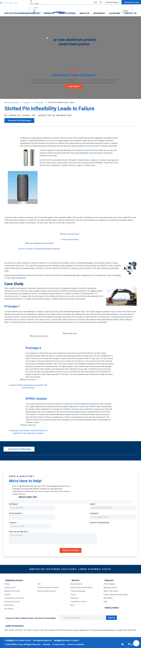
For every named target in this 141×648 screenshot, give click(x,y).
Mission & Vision (76, 584)
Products (49, 13)
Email (93, 504)
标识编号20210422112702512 (66, 641)
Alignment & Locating (11, 591)
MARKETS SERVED (67, 13)
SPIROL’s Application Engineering (86, 404)
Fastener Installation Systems (48, 587)
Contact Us (130, 13)
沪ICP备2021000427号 (42, 641)
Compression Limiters (12, 601)
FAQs (105, 601)
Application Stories (110, 587)
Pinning (7, 584)
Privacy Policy (59, 644)
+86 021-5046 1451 (27, 497)
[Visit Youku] (131, 644)
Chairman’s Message (77, 591)
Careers (73, 594)
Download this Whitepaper (19, 120)
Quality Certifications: (15, 626)
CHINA (36, 4)
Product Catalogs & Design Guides (116, 594)
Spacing (7, 594)
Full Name (14, 504)
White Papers (39, 102)
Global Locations (112, 608)
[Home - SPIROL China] (14, 5)
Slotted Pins (93, 150)
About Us (84, 13)
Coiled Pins (80, 150)
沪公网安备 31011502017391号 (18, 641)
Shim (39, 584)
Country (13, 523)
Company (94, 513)
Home (6, 102)
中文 (95, 2)
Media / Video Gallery (111, 591)
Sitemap (46, 644)
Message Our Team (131, 2)
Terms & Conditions (75, 644)
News (72, 605)
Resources (99, 13)
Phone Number (16, 513)
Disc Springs (8, 609)
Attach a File (99, 523)
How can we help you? (19, 532)
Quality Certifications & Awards (81, 587)
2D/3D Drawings (109, 584)
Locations (114, 13)
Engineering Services (14, 580)
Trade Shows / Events (78, 601)
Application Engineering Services (22, 13)
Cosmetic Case (9, 587)
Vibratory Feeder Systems (46, 591)
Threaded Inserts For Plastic (14, 598)
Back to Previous (13, 102)
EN (101, 2)
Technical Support (112, 2)
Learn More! (74, 86)
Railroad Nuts (9, 605)
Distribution (74, 598)
